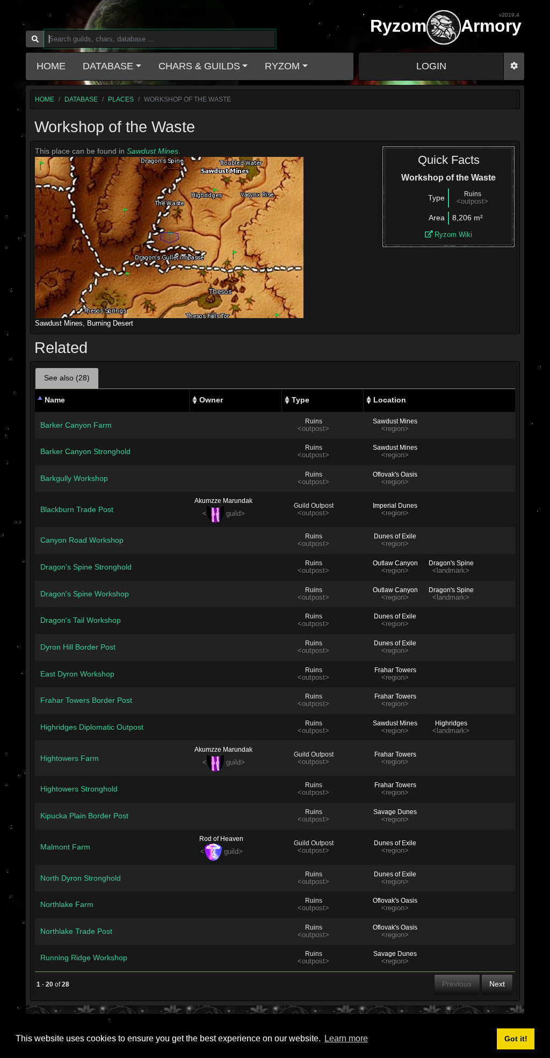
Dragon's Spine (451, 563)
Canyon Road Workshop (82, 540)
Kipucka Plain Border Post (84, 815)
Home (51, 66)
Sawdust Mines (152, 151)
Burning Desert (110, 323)
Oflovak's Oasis (395, 474)
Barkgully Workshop (74, 478)
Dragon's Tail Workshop (80, 620)
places (121, 99)
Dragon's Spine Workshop (84, 593)
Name (55, 399)
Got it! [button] (515, 1038)
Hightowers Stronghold (79, 788)
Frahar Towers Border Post (86, 700)
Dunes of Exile (395, 536)
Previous (457, 984)
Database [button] (108, 66)
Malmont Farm (65, 847)
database (81, 99)
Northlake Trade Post (76, 931)
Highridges (451, 723)
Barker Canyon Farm (76, 425)
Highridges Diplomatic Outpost (91, 727)
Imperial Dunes (395, 505)
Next (497, 984)
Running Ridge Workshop (83, 957)
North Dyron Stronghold (80, 878)
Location (389, 399)
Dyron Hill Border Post (77, 647)
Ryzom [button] (282, 66)
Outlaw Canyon (395, 563)
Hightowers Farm (69, 758)
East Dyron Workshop (77, 674)
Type (300, 399)
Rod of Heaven (221, 839)
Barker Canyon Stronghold (85, 451)
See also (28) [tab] (67, 377)
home (44, 99)
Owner (211, 399)
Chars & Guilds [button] (199, 66)
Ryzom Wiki (452, 235)
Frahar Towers (395, 670)
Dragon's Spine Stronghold (86, 567)
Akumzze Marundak (223, 501)
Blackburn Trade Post (76, 509)
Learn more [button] (346, 1038)
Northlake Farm (66, 904)
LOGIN (431, 66)
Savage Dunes (395, 812)
